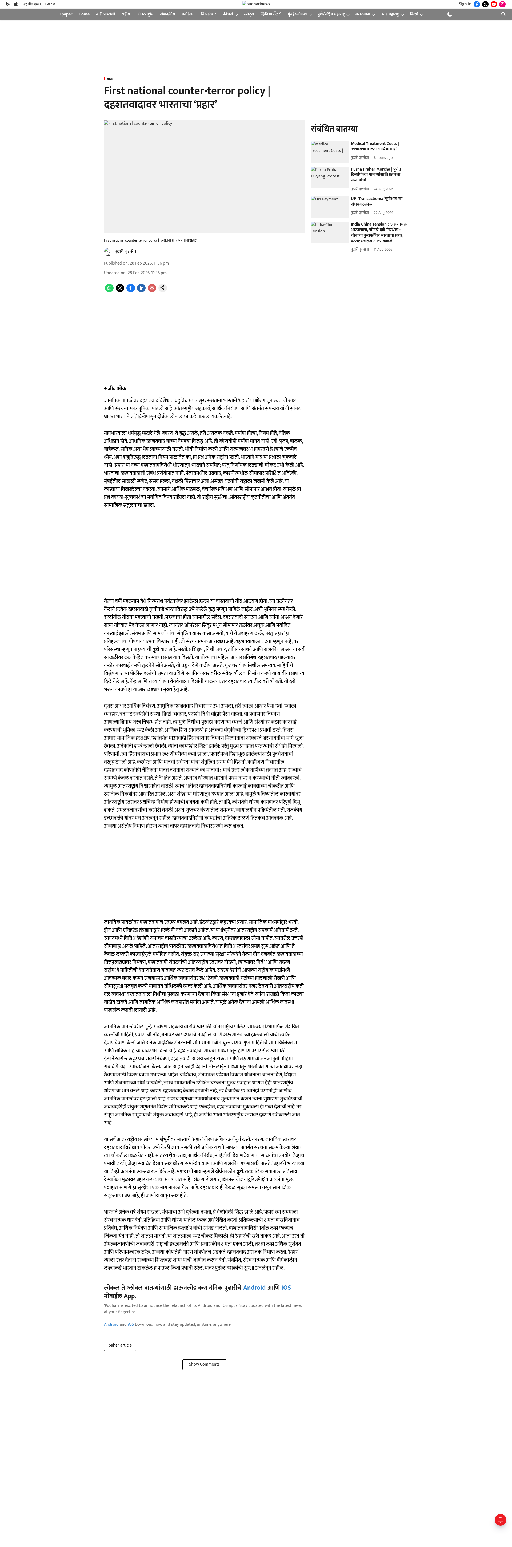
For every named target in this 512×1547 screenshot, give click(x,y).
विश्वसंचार (208, 14)
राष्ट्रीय (125, 14)
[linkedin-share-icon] (141, 291)
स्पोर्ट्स (249, 14)
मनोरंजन (188, 14)
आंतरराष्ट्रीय (145, 14)
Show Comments (204, 1364)
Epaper (65, 14)
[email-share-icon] (152, 291)
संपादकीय (167, 14)
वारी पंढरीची (105, 14)
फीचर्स (228, 14)
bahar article (120, 1345)
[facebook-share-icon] (130, 291)
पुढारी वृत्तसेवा (126, 252)
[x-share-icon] (120, 291)
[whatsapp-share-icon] (109, 291)
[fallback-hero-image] (330, 152)
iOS (286, 1287)
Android (254, 1287)
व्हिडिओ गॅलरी (270, 14)
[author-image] (108, 251)
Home (84, 14)
